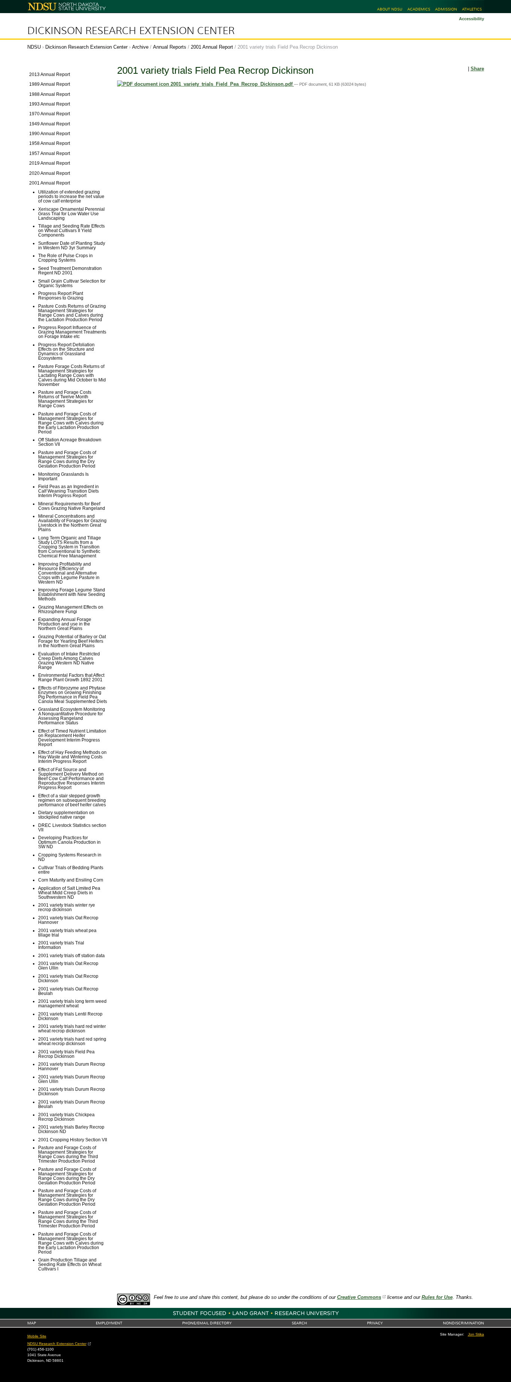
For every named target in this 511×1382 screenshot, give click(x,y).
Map (31, 1323)
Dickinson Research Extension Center (131, 31)
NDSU (34, 47)
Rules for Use (437, 1297)
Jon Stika (476, 1334)
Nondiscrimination (463, 1323)
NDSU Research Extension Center (56, 1344)
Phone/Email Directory (207, 1323)
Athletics (472, 9)
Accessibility (471, 18)
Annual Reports (169, 47)
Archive (140, 47)
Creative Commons (359, 1297)
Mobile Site (36, 1336)
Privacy (375, 1323)
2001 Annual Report (212, 47)
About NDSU (389, 9)
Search (299, 1323)
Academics (418, 9)
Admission (446, 9)
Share (477, 68)
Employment (109, 1323)
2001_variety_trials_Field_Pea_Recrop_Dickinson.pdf (231, 84)
